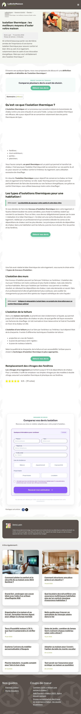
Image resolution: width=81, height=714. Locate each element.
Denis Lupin (17, 525)
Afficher (19, 97)
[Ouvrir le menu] (78, 4)
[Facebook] (23, 509)
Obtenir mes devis (41, 88)
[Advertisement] (40, 135)
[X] (26, 509)
